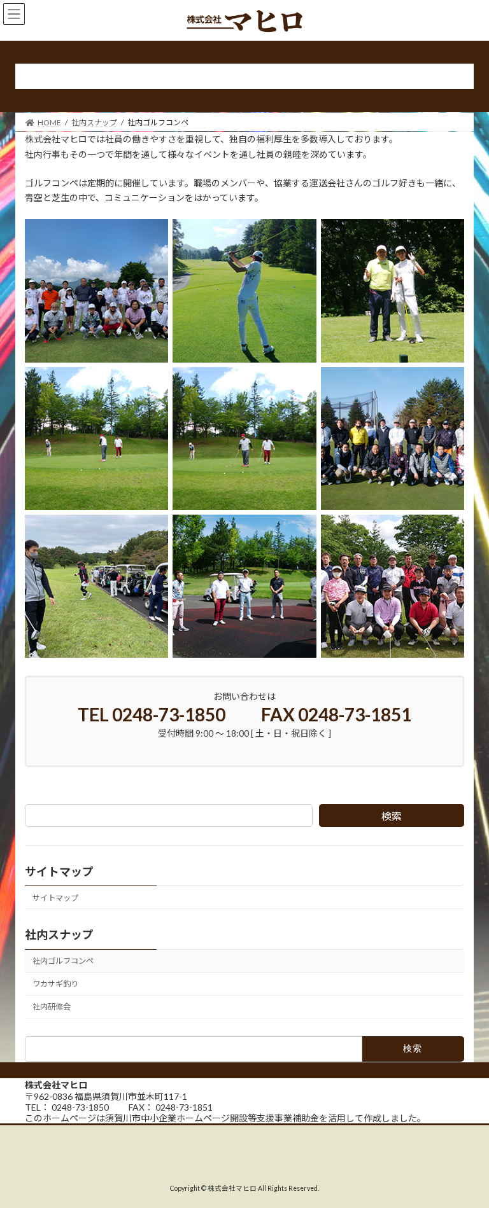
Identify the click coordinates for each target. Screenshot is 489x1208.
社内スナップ (59, 935)
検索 (391, 816)
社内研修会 (51, 1007)
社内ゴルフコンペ (63, 961)
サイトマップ (55, 898)
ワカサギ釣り (55, 984)
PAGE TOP (466, 1158)
